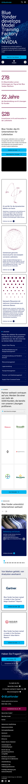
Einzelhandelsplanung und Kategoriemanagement (9, 350)
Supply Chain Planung (8, 345)
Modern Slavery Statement (8, 742)
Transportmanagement (8, 371)
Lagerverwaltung (7, 366)
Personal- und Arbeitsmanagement (12, 375)
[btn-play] (14, 164)
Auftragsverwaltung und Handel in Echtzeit (12, 356)
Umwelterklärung (6, 761)
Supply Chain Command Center (11, 379)
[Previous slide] (2, 62)
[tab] (12, 62)
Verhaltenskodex (5, 736)
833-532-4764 (6, 704)
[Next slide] (25, 62)
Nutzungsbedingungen (7, 730)
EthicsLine (4, 739)
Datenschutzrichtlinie (7, 727)
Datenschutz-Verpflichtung (8, 724)
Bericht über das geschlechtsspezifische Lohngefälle (7, 752)
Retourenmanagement (8, 362)
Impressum (4, 733)
